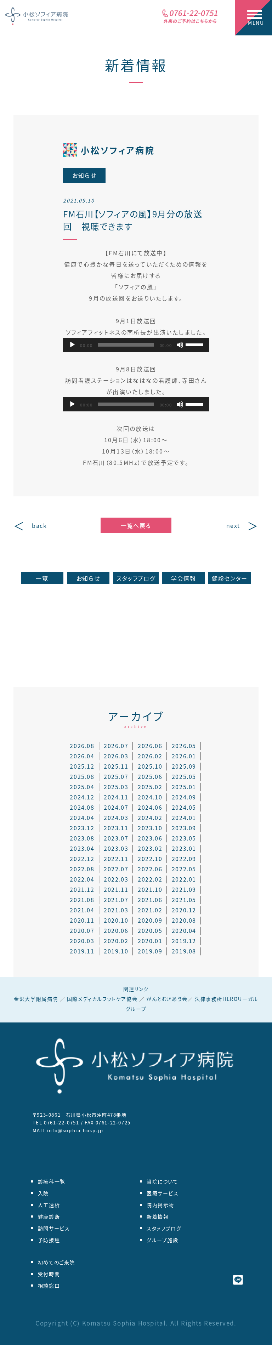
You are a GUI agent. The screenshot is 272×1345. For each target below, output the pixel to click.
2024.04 (82, 817)
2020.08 (184, 920)
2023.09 (184, 827)
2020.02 (116, 940)
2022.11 (116, 858)
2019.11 (82, 951)
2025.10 (150, 766)
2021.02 (150, 910)
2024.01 (184, 817)
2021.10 (150, 889)
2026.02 (150, 756)
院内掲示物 (160, 1204)
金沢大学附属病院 (36, 998)
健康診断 (49, 1216)
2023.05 (184, 838)
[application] (136, 345)
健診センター (230, 578)
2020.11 (82, 920)
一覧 (42, 578)
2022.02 (150, 879)
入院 (43, 1193)
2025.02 (150, 786)
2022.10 (150, 858)
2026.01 (184, 756)
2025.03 (116, 786)
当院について (162, 1181)
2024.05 (184, 807)
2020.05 (150, 930)
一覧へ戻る (136, 525)
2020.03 (82, 940)
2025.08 (82, 776)
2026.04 (82, 756)
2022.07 (116, 869)
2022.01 (184, 879)
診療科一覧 (52, 1181)
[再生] (72, 344)
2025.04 (82, 786)
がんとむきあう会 (167, 998)
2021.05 (184, 899)
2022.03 (116, 879)
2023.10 (150, 827)
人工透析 (49, 1204)
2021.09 (184, 889)
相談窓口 (49, 1285)
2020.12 (184, 910)
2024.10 (150, 797)
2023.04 (82, 848)
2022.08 (82, 869)
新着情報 (136, 65)
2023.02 (150, 848)
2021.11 (116, 889)
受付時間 (49, 1273)
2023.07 (116, 838)
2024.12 (82, 797)
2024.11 (116, 797)
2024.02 (150, 817)
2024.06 (150, 807)
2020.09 (150, 920)
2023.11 (116, 827)
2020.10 (116, 920)
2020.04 (184, 930)
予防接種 (49, 1239)
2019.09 (150, 951)
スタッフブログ (136, 578)
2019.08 (184, 951)
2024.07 (116, 807)
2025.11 (116, 766)
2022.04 (82, 879)
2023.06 (150, 838)
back (39, 525)
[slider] (195, 344)
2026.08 (82, 745)
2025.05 (184, 776)
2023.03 (116, 848)
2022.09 (184, 858)
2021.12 (82, 889)
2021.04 (82, 910)
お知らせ (88, 578)
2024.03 (116, 817)
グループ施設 (162, 1239)
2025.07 (116, 776)
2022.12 (82, 858)
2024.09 (184, 797)
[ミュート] (179, 344)
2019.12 (184, 940)
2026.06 (150, 745)
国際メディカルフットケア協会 (102, 998)
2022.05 (184, 869)
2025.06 (150, 776)
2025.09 (184, 766)
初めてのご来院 (56, 1262)
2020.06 (116, 930)
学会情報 (183, 578)
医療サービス (163, 1193)
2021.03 (116, 910)
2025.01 (184, 786)
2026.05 (184, 745)
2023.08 (82, 838)
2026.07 (116, 745)
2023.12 (82, 827)
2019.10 (116, 951)
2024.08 (82, 807)
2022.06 (150, 869)
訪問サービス (54, 1228)
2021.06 (150, 899)
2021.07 (116, 899)
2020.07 (82, 930)
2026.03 (116, 756)
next (233, 525)
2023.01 (184, 848)
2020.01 (150, 940)
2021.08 (82, 899)
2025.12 (82, 766)
